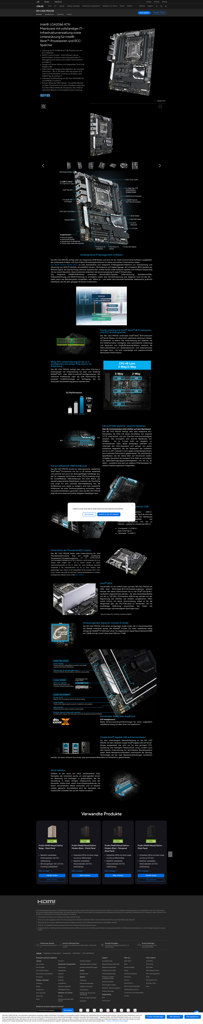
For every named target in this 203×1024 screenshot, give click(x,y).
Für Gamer (39, 977)
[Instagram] (88, 1010)
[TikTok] (94, 1010)
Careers (126, 996)
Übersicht (39, 14)
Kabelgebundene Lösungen (88, 964)
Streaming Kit (84, 990)
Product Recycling (108, 991)
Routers (60, 996)
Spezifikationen (49, 14)
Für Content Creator (42, 970)
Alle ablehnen (175, 1017)
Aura (147, 986)
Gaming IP (83, 1001)
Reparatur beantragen (109, 967)
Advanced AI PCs (151, 980)
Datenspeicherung (64, 990)
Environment (106, 1001)
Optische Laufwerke (64, 986)
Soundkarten (62, 983)
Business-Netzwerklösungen (88, 967)
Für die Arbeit (40, 967)
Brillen (38, 986)
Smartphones (84, 974)
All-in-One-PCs (41, 993)
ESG (103, 997)
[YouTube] (101, 1010)
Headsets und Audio (86, 986)
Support (69, 14)
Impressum (127, 977)
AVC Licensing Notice (153, 974)
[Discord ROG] (108, 1010)
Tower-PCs (39, 996)
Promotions (149, 964)
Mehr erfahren (79, 575)
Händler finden (159, 13)
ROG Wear (149, 967)
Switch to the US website (109, 514)
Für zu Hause (40, 964)
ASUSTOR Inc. (128, 983)
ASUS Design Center (152, 970)
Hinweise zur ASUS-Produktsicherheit (108, 977)
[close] (132, 505)
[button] (148, 2)
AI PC (148, 977)
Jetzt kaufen (144, 13)
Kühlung (60, 977)
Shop (49, 6)
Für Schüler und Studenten (44, 974)
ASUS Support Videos (109, 985)
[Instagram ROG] (115, 1010)
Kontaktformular (107, 961)
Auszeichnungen (129, 967)
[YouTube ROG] (135, 1010)
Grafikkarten (62, 970)
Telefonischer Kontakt (109, 970)
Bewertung (60, 14)
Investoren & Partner (130, 974)
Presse (126, 970)
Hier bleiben (89, 514)
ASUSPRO (149, 961)
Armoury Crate (151, 983)
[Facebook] (81, 1010)
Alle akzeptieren (192, 1017)
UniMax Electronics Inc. (131, 989)
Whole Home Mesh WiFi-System (66, 1000)
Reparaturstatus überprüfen (110, 964)
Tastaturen (83, 980)
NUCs (38, 999)
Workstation (76, 953)
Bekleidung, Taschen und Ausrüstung (87, 993)
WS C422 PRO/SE (45, 11)
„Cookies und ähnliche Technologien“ (117, 1021)
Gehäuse (61, 974)
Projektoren (40, 990)
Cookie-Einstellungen (155, 1017)
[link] (39, 6)
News (126, 964)
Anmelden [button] (68, 1010)
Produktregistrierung (108, 974)
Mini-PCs (61, 961)
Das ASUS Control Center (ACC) (64, 265)
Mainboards (62, 967)
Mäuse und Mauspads (86, 983)
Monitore (39, 983)
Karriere (126, 980)
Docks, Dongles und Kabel (88, 998)
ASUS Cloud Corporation (132, 986)
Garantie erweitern (108, 982)
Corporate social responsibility (133, 993)
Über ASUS (127, 961)
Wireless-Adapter (85, 961)
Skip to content (37, 6)
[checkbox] (160, 101)
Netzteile (61, 980)
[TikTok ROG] (121, 1010)
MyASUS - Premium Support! (111, 988)
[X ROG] (128, 1010)
